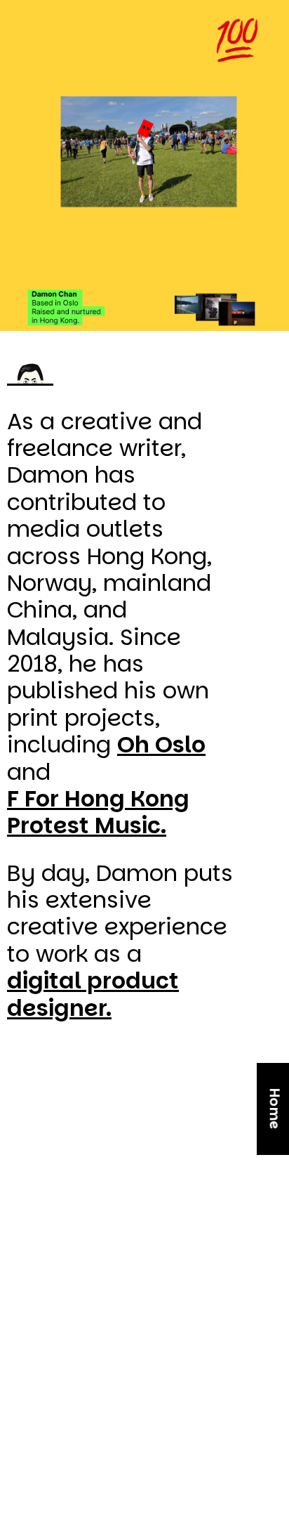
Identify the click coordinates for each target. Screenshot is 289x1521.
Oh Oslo (161, 745)
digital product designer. (93, 994)
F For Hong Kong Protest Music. (98, 812)
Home (274, 1109)
